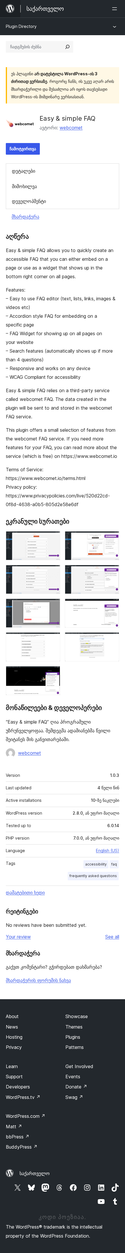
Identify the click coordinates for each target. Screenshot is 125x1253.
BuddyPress (22, 1147)
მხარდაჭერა (25, 216)
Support (14, 1076)
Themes (74, 1027)
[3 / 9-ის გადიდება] (52, 573)
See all (112, 937)
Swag (74, 1097)
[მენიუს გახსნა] (115, 8)
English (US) (107, 850)
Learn (12, 1066)
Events (72, 1076)
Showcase (76, 1016)
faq (114, 864)
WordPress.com (25, 1116)
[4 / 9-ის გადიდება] (111, 573)
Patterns (74, 1047)
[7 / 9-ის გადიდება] (52, 640)
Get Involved (79, 1066)
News (12, 1027)
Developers (18, 1087)
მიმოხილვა (24, 186)
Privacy (14, 1047)
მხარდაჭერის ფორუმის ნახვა (38, 980)
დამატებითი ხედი (25, 892)
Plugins (72, 1037)
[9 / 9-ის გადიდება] (52, 674)
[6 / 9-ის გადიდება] (111, 606)
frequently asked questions (93, 876)
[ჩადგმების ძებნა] (67, 47)
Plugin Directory (21, 26)
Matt (14, 1126)
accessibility (96, 864)
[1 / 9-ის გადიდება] (52, 539)
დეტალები (23, 171)
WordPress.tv (23, 1097)
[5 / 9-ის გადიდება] (52, 606)
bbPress (17, 1137)
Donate (76, 1087)
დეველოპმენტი (29, 201)
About (12, 1016)
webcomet (71, 128)
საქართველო (34, 1173)
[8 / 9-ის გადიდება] (111, 640)
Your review (18, 937)
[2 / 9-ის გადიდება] (111, 539)
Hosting (14, 1037)
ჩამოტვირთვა (23, 148)
